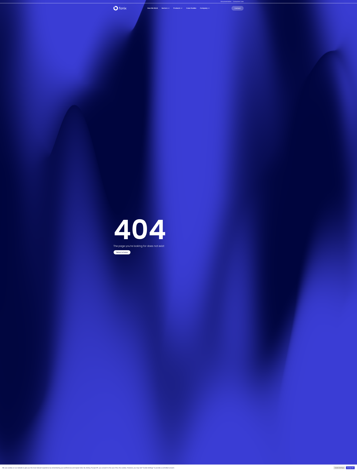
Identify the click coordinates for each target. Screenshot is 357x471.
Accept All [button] (350, 467)
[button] (166, 8)
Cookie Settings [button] (339, 467)
